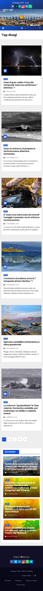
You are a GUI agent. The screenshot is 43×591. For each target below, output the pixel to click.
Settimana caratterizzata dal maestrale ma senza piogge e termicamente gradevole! (21, 466)
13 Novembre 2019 (12, 224)
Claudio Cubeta (26, 575)
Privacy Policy (21, 585)
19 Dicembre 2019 (11, 157)
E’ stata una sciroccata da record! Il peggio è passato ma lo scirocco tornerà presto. (22, 217)
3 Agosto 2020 (10, 91)
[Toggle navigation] (22, 28)
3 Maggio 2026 (12, 515)
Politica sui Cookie (31, 580)
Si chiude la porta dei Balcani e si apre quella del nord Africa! (20, 509)
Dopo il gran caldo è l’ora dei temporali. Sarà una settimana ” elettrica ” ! (21, 85)
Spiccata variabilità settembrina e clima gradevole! (22, 343)
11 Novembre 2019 (12, 285)
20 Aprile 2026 (12, 536)
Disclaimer (18, 580)
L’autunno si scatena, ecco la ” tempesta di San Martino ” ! (20, 279)
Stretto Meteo (29, 571)
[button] (40, 28)
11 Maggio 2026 (12, 494)
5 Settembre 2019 (11, 348)
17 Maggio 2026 (12, 472)
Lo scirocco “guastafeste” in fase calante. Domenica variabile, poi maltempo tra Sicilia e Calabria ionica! (21, 409)
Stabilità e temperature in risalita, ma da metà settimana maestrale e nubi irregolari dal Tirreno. (21, 486)
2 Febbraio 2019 (11, 417)
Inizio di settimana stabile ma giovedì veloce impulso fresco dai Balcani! (20, 530)
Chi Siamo (8, 580)
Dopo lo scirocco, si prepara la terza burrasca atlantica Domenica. (19, 151)
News (5, 79)
